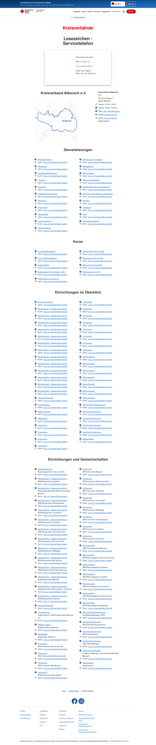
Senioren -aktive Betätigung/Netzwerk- (98, 193)
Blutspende (42, 166)
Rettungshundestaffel (91, 180)
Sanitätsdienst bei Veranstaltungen (96, 187)
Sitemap (61, 729)
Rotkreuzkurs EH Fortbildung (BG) (51, 272)
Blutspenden (44, 718)
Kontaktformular (25, 718)
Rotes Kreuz (116, 11)
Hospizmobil (42, 207)
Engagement (106, 11)
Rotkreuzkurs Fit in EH (92, 272)
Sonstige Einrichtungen (92, 411)
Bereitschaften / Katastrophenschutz (52, 308)
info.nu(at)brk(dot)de (84, 66)
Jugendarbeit (43, 214)
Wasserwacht (88, 439)
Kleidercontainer (44, 411)
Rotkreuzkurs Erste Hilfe (92, 265)
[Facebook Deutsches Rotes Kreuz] (74, 701)
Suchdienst (87, 207)
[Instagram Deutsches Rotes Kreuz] (81, 701)
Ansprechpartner (25, 715)
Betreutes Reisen (45, 159)
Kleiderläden (43, 418)
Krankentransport (45, 221)
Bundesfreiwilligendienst (47, 173)
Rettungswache (89, 356)
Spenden (131, 11)
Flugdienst (42, 187)
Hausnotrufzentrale (45, 398)
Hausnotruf (42, 200)
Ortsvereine (42, 425)
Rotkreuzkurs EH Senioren (48, 278)
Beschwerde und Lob (85, 715)
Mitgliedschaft (88, 166)
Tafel (84, 214)
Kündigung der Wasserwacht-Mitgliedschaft (87, 731)
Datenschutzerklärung (66, 718)
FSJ (41, 725)
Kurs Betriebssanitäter (47, 251)
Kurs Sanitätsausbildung (47, 258)
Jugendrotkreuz (44, 404)
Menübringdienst (44, 228)
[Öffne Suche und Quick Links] (123, 11)
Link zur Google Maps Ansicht (107, 119)
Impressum (62, 725)
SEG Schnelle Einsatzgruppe (94, 404)
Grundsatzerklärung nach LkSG (87, 719)
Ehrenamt (97, 11)
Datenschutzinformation (66, 722)
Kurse (84, 11)
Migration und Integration (93, 159)
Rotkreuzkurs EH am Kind (93, 258)
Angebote (76, 11)
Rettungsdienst (89, 173)
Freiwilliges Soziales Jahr (48, 193)
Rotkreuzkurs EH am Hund (93, 251)
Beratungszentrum (45, 302)
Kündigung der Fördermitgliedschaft (85, 725)
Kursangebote (43, 265)
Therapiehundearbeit (91, 221)
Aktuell (89, 11)
